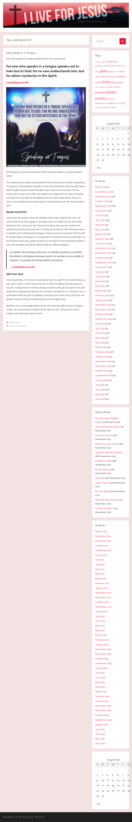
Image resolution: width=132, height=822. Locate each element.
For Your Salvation (104, 508)
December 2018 (103, 361)
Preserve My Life (103, 435)
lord (105, 82)
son (118, 103)
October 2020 (102, 257)
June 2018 (100, 389)
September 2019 (103, 319)
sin (116, 103)
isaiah (111, 77)
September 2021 (103, 206)
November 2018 (103, 366)
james (116, 77)
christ (109, 61)
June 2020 (100, 276)
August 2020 (101, 267)
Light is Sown (102, 483)
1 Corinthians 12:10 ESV (23, 267)
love (112, 82)
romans (110, 103)
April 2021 (100, 229)
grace (115, 71)
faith (108, 66)
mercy (97, 87)
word (109, 107)
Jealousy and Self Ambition (108, 452)
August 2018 (101, 380)
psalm (111, 92)
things (97, 107)
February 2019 (102, 352)
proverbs (100, 92)
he (118, 72)
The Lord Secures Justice (108, 426)
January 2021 (101, 243)
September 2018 (103, 375)
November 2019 (103, 309)
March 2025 (101, 187)
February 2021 (102, 239)
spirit (123, 103)
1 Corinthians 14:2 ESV (17, 82)
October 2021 (101, 201)
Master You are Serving (106, 444)
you (114, 107)
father (113, 66)
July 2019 (99, 328)
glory (97, 72)
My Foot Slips (102, 491)
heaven (97, 77)
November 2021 (103, 196)
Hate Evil (99, 478)
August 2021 (101, 210)
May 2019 (100, 337)
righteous (111, 99)
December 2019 (103, 304)
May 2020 (100, 281)
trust (101, 107)
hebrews (104, 77)
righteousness (100, 103)
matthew (119, 82)
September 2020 (103, 262)
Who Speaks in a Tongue (20, 52)
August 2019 (101, 323)
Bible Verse (15, 322)
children (103, 62)
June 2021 (100, 220)
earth (115, 62)
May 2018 (100, 394)
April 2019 (100, 342)
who (105, 107)
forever (122, 66)
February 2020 (102, 295)
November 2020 (103, 253)
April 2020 (100, 286)
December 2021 (103, 192)
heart (122, 71)
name (102, 87)
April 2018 (100, 399)
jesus (122, 76)
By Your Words (102, 469)
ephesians (99, 66)
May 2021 (99, 224)
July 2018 (99, 385)
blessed (97, 62)
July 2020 (100, 272)
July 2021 (99, 215)
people (117, 87)
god (103, 71)
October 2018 (102, 370)
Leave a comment (18, 326)
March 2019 (101, 347)
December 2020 (103, 248)
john (97, 82)
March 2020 (101, 290)
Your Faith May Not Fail (106, 500)
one (106, 87)
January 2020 (101, 300)
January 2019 (101, 356)
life (100, 82)
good (110, 71)
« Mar (98, 168)
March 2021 (100, 234)
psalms (101, 98)
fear (118, 66)
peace (110, 87)
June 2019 (100, 333)
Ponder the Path (103, 461)
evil (105, 66)
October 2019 (102, 314)
